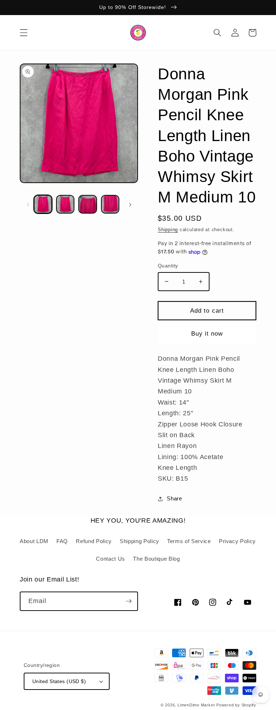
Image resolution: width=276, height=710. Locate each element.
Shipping (168, 229)
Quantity (168, 265)
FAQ (62, 541)
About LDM (34, 541)
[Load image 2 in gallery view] (65, 204)
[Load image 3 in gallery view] (87, 204)
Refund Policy (94, 541)
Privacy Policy (237, 541)
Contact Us (110, 559)
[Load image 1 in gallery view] (43, 204)
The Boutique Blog (156, 559)
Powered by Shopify (236, 705)
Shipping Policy (139, 541)
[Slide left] (28, 204)
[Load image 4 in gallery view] (110, 204)
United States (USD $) (59, 681)
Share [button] (174, 498)
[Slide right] (130, 204)
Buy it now (207, 333)
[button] (23, 32)
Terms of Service (189, 541)
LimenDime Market (196, 705)
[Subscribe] (128, 601)
